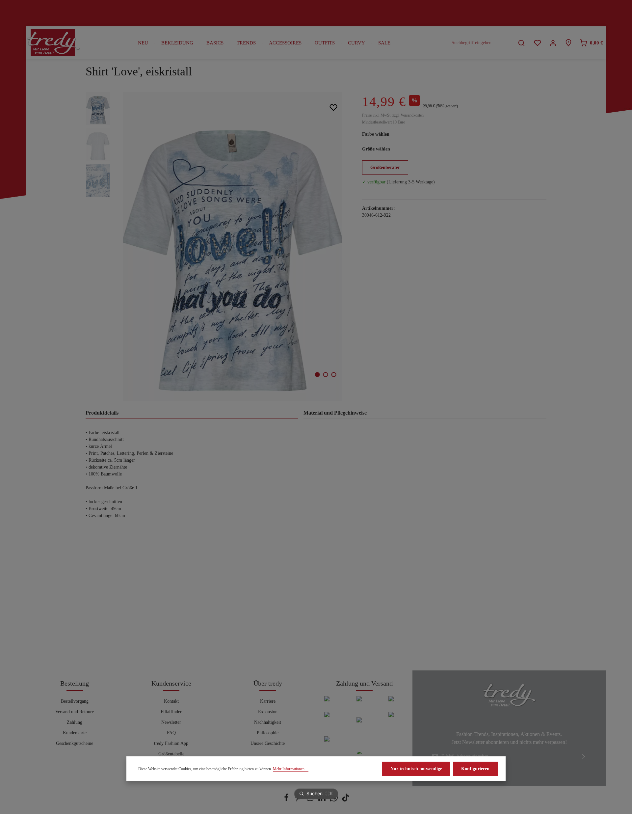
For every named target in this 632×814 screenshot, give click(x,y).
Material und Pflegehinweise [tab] (335, 413)
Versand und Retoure (74, 711)
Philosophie (267, 732)
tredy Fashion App (171, 743)
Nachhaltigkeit (267, 722)
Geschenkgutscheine (74, 743)
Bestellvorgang (75, 701)
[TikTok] (346, 800)
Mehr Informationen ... (290, 769)
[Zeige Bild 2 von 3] (325, 374)
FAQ (171, 732)
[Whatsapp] (334, 800)
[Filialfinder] (568, 43)
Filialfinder (171, 711)
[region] (217, 246)
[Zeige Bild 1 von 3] (317, 374)
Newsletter (171, 722)
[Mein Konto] (553, 43)
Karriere (268, 701)
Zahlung (74, 722)
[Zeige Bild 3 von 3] (333, 374)
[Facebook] (287, 800)
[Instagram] (310, 800)
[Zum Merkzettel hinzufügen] (333, 107)
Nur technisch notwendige (416, 768)
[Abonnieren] (583, 756)
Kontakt (171, 701)
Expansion (267, 711)
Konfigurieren (475, 768)
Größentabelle (171, 753)
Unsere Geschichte (267, 743)
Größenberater (385, 167)
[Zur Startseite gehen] (53, 42)
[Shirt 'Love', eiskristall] (232, 246)
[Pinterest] (298, 800)
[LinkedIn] (322, 800)
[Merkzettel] (537, 43)
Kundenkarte (75, 732)
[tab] (192, 413)
